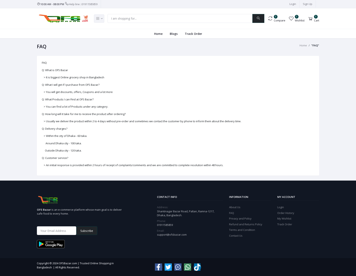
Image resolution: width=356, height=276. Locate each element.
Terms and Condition (242, 230)
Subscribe (86, 231)
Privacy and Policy (240, 218)
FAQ (231, 213)
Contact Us (235, 235)
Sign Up (307, 4)
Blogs (174, 34)
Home (158, 34)
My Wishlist (284, 218)
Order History (285, 213)
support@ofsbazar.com (172, 234)
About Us (234, 207)
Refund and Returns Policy (245, 224)
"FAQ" (315, 45)
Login (292, 4)
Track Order (193, 34)
